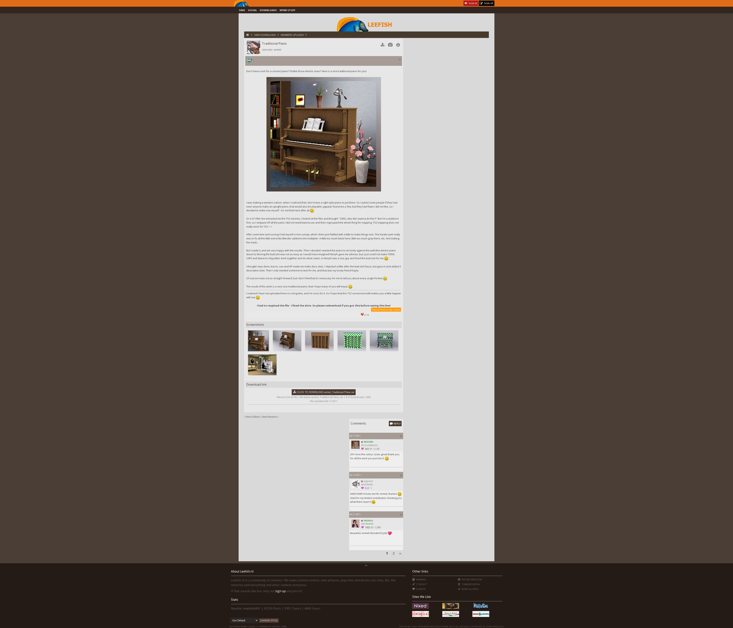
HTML (283, 626)
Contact (421, 584)
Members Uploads (292, 35)
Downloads (268, 10)
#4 (401, 514)
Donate (420, 589)
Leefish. (276, 626)
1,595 (377, 527)
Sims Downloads (265, 35)
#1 (400, 59)
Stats (234, 599)
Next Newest (269, 416)
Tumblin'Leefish (470, 584)
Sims (242, 10)
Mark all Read (469, 589)
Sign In (472, 3)
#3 (401, 475)
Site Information (471, 579)
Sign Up (488, 3)
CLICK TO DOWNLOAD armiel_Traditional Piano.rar (325, 392)
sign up (280, 591)
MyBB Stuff (287, 10)
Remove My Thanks (390, 309)
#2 (401, 436)
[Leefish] (366, 23)
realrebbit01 (252, 608)
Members (421, 579)
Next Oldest (253, 416)
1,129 (376, 448)
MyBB (244, 626)
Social (252, 10)
